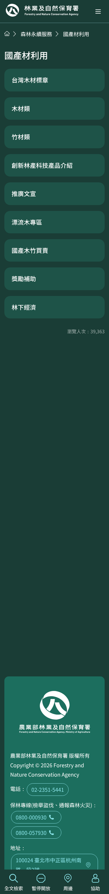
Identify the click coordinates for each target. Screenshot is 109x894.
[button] (98, 11)
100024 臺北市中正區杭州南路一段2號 (48, 864)
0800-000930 (31, 817)
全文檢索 (13, 888)
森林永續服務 (36, 34)
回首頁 (42, 10)
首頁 (7, 33)
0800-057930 (31, 832)
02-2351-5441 (47, 789)
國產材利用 (76, 34)
